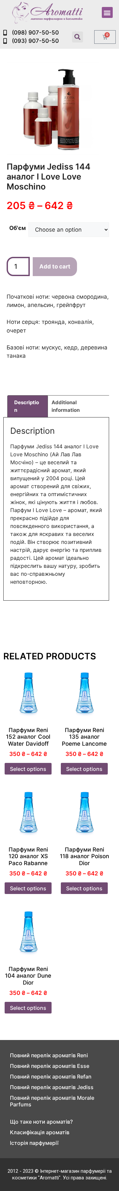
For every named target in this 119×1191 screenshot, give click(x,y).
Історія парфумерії (34, 1143)
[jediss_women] (53, 108)
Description (26, 406)
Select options (28, 769)
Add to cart (54, 266)
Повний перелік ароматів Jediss (52, 1087)
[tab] (27, 406)
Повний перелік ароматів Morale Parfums (52, 1101)
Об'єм (17, 228)
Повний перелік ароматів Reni (49, 1055)
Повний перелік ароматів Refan (51, 1076)
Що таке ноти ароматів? (41, 1121)
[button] (107, 12)
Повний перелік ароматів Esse (49, 1066)
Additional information (66, 406)
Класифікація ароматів (39, 1132)
